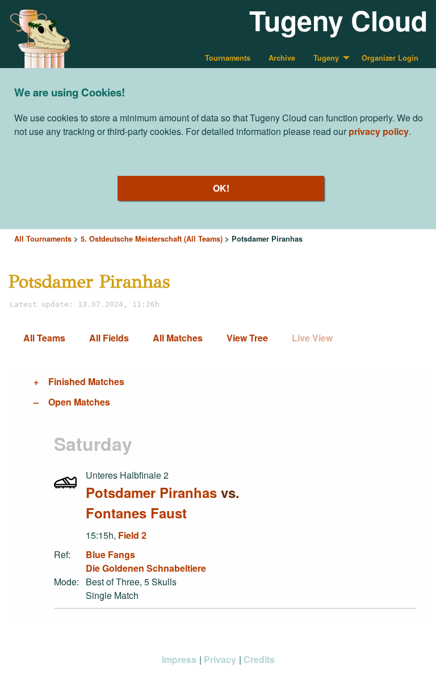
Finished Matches (86, 381)
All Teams (44, 337)
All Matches (178, 337)
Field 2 (132, 535)
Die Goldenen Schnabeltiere (146, 568)
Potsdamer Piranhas (151, 492)
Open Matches (79, 401)
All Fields (109, 337)
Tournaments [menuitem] (227, 58)
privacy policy (379, 131)
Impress (179, 659)
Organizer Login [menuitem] (390, 58)
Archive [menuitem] (282, 58)
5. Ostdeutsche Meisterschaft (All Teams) (152, 239)
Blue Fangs (110, 554)
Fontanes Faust (136, 512)
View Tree (247, 337)
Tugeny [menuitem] (326, 58)
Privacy (220, 659)
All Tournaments (43, 239)
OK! (221, 188)
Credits (259, 659)
